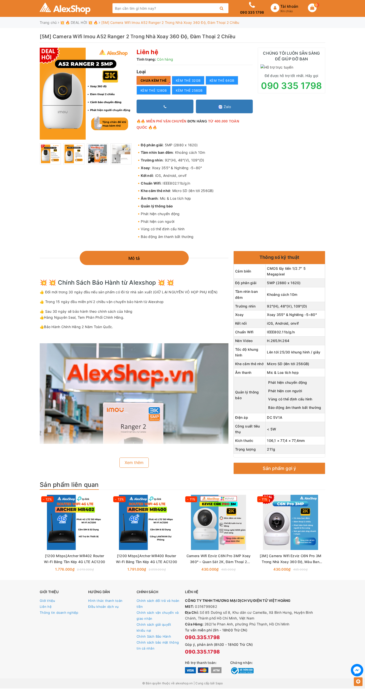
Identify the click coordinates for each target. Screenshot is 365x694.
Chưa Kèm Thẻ (154, 80)
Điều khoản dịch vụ (103, 607)
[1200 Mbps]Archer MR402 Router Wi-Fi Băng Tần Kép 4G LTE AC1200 (74, 559)
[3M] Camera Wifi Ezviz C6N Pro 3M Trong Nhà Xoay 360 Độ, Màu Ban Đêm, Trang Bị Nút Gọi (290, 559)
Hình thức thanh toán (105, 601)
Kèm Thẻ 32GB (188, 80)
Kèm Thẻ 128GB (154, 90)
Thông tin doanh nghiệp (59, 613)
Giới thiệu (47, 601)
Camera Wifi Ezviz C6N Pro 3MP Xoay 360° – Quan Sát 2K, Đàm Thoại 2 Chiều (218, 559)
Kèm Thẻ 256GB (189, 90)
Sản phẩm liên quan (69, 484)
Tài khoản (289, 6)
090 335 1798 (252, 12)
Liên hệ (46, 607)
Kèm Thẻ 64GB (222, 80)
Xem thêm (134, 462)
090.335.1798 (202, 637)
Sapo (219, 683)
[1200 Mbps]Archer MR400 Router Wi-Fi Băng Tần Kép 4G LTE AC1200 (146, 559)
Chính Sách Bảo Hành (154, 636)
